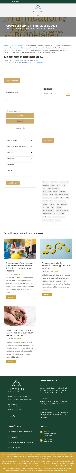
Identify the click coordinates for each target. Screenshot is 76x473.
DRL (56, 194)
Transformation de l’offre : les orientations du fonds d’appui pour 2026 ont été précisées (56, 265)
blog (21, 470)
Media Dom (18, 409)
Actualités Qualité (13, 183)
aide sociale (46, 182)
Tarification (50, 28)
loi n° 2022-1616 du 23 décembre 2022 (15, 45)
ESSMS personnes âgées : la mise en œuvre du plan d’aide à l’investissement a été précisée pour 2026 (19, 332)
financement (62, 201)
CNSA (44, 188)
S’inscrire (20, 121)
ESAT (62, 198)
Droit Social (40, 459)
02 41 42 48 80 (15, 2)
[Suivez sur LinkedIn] (9, 415)
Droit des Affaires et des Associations (50, 463)
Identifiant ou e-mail (12, 92)
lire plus (10, 297)
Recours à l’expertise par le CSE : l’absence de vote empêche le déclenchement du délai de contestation (54, 414)
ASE (56, 182)
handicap (52, 204)
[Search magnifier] (69, 93)
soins (49, 217)
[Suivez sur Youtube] (13, 415)
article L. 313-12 (20, 60)
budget (52, 185)
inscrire (29, 62)
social (44, 217)
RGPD (57, 466)
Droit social (10, 159)
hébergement (64, 204)
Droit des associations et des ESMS (27, 28)
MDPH (52, 207)
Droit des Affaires (12, 140)
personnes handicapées (62, 210)
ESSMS (67, 198)
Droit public (43, 28)
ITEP (48, 207)
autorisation (46, 185)
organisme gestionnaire (48, 210)
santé (62, 213)
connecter (40, 62)
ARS (52, 182)
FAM (55, 201)
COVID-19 (45, 194)
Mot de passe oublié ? (20, 128)
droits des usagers (63, 194)
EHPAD (56, 198)
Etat (51, 201)
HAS (58, 204)
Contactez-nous (12, 81)
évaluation (57, 220)
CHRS (64, 185)
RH (54, 213)
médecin (59, 207)
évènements (40, 470)
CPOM (51, 194)
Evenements (10, 165)
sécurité (55, 217)
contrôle (55, 191)
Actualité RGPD (48, 140)
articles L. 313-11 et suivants (22, 48)
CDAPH (58, 185)
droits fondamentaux (48, 198)
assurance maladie (64, 182)
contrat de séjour (47, 191)
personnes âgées (47, 213)
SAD (58, 213)
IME (44, 207)
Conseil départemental (53, 188)
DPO (61, 466)
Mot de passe (10, 101)
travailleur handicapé (48, 220)
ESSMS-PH (45, 201)
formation (45, 204)
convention (62, 191)
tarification (62, 217)
